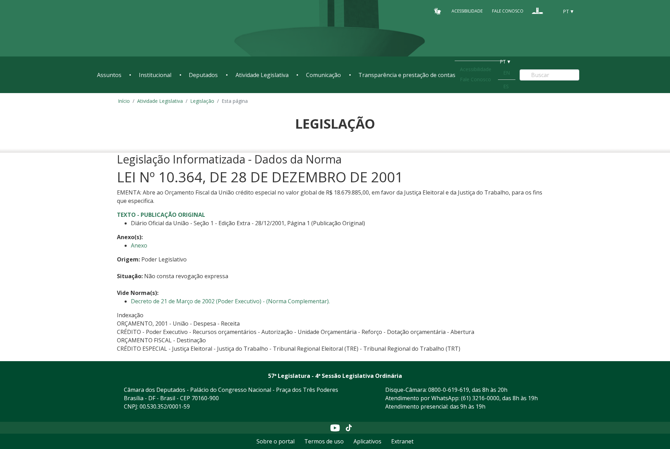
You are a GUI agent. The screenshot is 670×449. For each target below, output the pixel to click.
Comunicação (323, 75)
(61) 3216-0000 (480, 398)
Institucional (155, 75)
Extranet (402, 441)
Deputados (203, 75)
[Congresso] (537, 11)
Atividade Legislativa (262, 75)
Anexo (139, 245)
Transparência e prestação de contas (406, 75)
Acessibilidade (467, 11)
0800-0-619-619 (448, 390)
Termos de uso (324, 441)
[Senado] (551, 11)
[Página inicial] (139, 28)
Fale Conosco (507, 11)
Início (124, 101)
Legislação (202, 101)
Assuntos (109, 75)
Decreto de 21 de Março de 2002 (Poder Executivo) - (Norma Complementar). (230, 301)
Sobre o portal (275, 441)
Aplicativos (367, 441)
